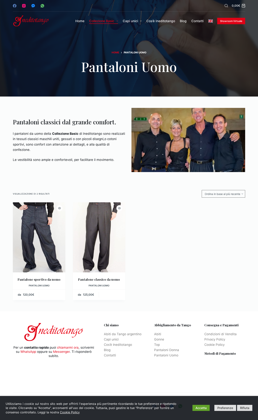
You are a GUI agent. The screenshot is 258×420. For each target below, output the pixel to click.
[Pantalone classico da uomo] (99, 237)
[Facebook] (14, 6)
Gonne (159, 339)
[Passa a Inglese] (210, 21)
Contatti (197, 21)
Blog (183, 21)
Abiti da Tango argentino (122, 334)
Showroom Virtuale (231, 21)
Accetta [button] (201, 408)
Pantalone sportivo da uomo (39, 279)
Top (157, 345)
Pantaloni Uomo (39, 285)
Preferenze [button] (225, 408)
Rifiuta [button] (244, 408)
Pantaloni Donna (166, 350)
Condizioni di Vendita (220, 334)
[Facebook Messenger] (33, 6)
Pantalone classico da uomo (99, 279)
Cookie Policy (214, 345)
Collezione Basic (101, 21)
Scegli (52, 295)
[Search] (226, 5)
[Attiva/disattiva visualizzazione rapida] (59, 208)
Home (79, 21)
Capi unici (130, 21)
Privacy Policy (214, 339)
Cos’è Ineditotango (160, 21)
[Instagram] (24, 6)
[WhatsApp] (42, 6)
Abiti (157, 334)
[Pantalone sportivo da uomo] (39, 237)
